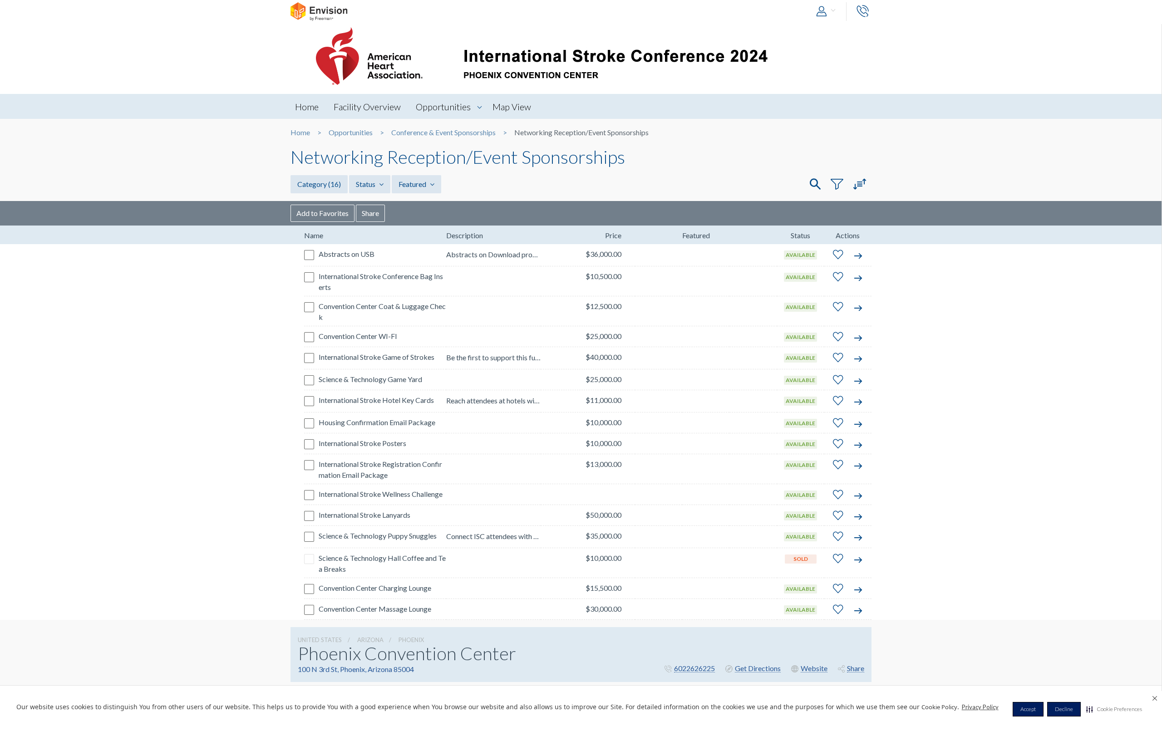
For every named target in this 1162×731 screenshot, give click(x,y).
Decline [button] (1064, 709)
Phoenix (411, 639)
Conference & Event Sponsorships (443, 132)
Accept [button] (1028, 709)
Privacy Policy (980, 707)
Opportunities (443, 106)
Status (366, 184)
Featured (413, 184)
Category (319, 184)
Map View (511, 106)
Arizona (370, 639)
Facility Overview (367, 106)
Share (370, 213)
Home (307, 106)
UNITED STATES (320, 639)
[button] (1114, 709)
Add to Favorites (322, 213)
